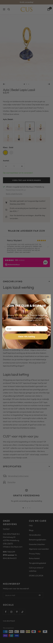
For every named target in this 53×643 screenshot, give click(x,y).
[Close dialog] (48, 297)
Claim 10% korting (26, 336)
